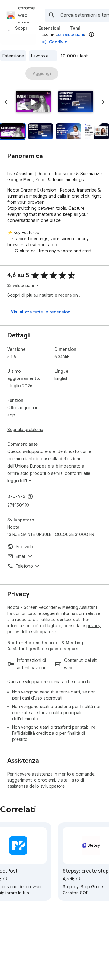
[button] (33, 102)
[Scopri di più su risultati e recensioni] (30, 496)
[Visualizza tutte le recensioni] (41, 312)
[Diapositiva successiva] (103, 102)
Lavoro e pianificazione (44, 56)
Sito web (24, 546)
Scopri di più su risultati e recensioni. (43, 295)
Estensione (13, 56)
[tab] (22, 28)
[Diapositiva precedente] (6, 102)
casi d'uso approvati (42, 698)
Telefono (24, 566)
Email (21, 556)
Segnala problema (25, 429)
